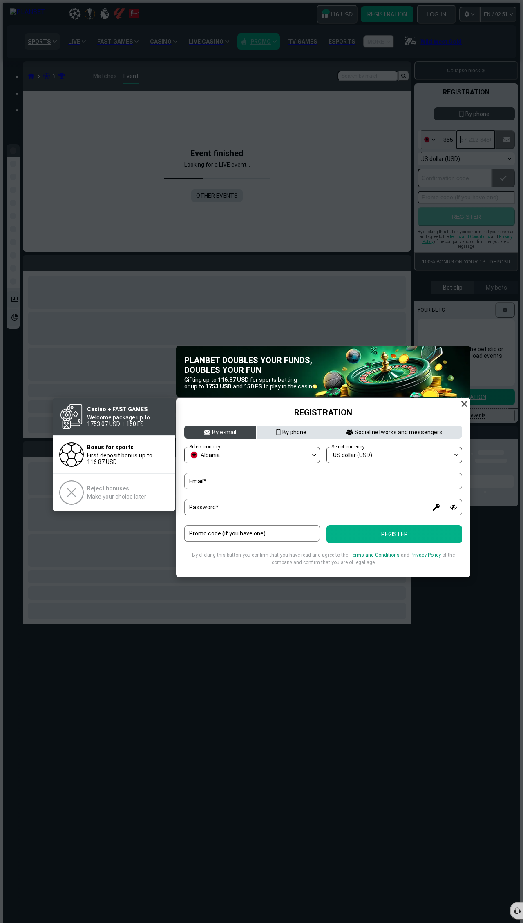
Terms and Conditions (374, 555)
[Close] (464, 404)
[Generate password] (436, 507)
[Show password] (453, 507)
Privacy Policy (426, 555)
